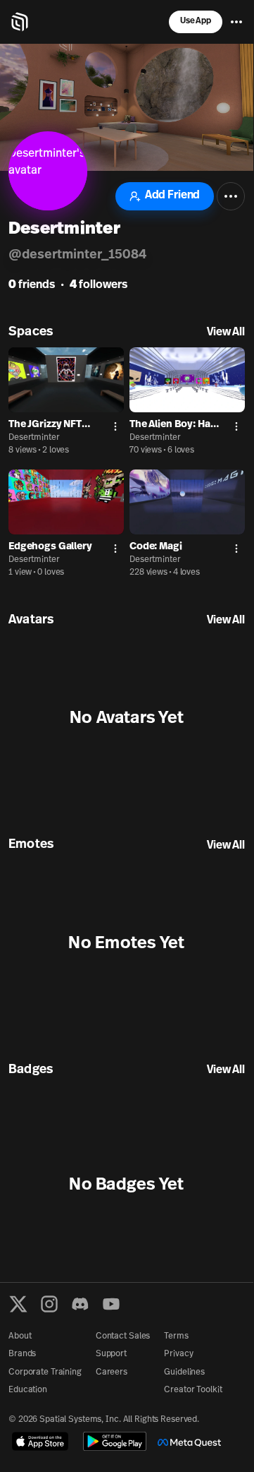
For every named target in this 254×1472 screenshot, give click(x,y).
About (19, 1336)
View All (226, 332)
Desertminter (34, 437)
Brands (22, 1354)
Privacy (178, 1354)
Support (111, 1354)
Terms (176, 1336)
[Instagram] (49, 1304)
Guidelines (184, 1372)
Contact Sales (123, 1336)
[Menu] (236, 21)
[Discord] (80, 1304)
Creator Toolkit (193, 1390)
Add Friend (172, 195)
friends (31, 285)
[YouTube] (111, 1304)
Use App (195, 21)
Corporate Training (45, 1372)
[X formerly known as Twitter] (18, 1304)
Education (27, 1390)
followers (98, 285)
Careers (111, 1372)
